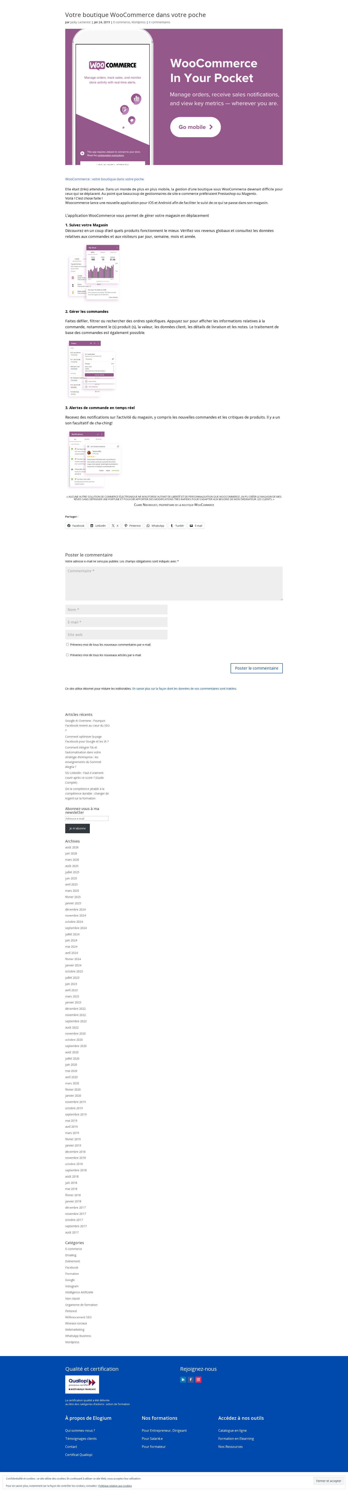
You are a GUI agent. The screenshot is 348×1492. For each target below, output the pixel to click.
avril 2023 (71, 990)
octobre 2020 (74, 1040)
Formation (72, 1274)
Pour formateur (154, 1446)
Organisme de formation (81, 1305)
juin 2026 (71, 853)
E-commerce (121, 22)
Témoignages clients (81, 1438)
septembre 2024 (76, 928)
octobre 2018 (74, 1164)
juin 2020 (71, 1064)
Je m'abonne (77, 828)
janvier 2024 (73, 965)
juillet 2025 (72, 872)
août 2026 (72, 847)
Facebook (71, 1267)
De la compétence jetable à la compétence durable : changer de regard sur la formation (87, 793)
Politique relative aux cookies (115, 1486)
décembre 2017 (75, 1207)
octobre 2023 (74, 971)
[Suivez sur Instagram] (198, 1380)
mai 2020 (71, 1071)
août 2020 (72, 1052)
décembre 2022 (75, 1009)
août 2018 (72, 1176)
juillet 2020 (72, 1058)
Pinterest (71, 1311)
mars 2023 (72, 996)
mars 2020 (72, 1083)
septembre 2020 (76, 1046)
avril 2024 (71, 953)
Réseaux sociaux (76, 1323)
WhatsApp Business (78, 1336)
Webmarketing (74, 1329)
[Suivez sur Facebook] (191, 1380)
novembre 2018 (75, 1158)
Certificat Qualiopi (78, 1454)
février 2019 (73, 1139)
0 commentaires (159, 22)
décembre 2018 (75, 1152)
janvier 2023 (73, 1002)
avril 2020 (71, 1077)
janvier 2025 (73, 903)
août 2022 (72, 1027)
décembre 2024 (75, 909)
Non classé (72, 1298)
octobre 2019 (74, 1108)
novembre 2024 (75, 915)
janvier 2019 (73, 1145)
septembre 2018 (76, 1170)
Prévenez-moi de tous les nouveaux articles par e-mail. (105, 655)
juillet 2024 (72, 934)
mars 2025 (72, 891)
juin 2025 (71, 878)
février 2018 (73, 1195)
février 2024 (73, 959)
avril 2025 (71, 884)
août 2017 (72, 1232)
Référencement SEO (78, 1317)
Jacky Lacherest (80, 22)
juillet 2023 (72, 977)
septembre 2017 (76, 1226)
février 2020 (73, 1089)
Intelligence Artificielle (79, 1292)
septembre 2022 (76, 1021)
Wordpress (139, 22)
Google (70, 1280)
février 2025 (73, 897)
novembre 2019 (75, 1102)
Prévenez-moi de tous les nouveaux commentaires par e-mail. (110, 644)
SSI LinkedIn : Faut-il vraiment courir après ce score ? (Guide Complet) (84, 777)
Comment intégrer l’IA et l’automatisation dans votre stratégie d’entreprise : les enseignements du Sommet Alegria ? (83, 756)
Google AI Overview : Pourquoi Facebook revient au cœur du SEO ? (87, 725)
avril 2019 (71, 1127)
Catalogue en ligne (232, 1430)
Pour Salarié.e (152, 1438)
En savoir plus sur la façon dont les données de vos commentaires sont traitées (184, 688)
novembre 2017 (75, 1214)
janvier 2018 (73, 1201)
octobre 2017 (74, 1220)
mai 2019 (71, 1120)
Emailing (70, 1255)
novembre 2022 (75, 1015)
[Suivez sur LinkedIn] (183, 1380)
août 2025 (72, 866)
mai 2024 (71, 946)
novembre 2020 (75, 1033)
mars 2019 (72, 1133)
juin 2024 (71, 940)
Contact (71, 1446)
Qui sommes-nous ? (80, 1430)
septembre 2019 (76, 1114)
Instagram (72, 1286)
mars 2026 (72, 859)
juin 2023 (71, 984)
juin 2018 (71, 1183)
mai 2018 (71, 1189)
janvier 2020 (73, 1095)
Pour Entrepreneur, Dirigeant (164, 1430)
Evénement (72, 1261)
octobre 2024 (74, 922)
